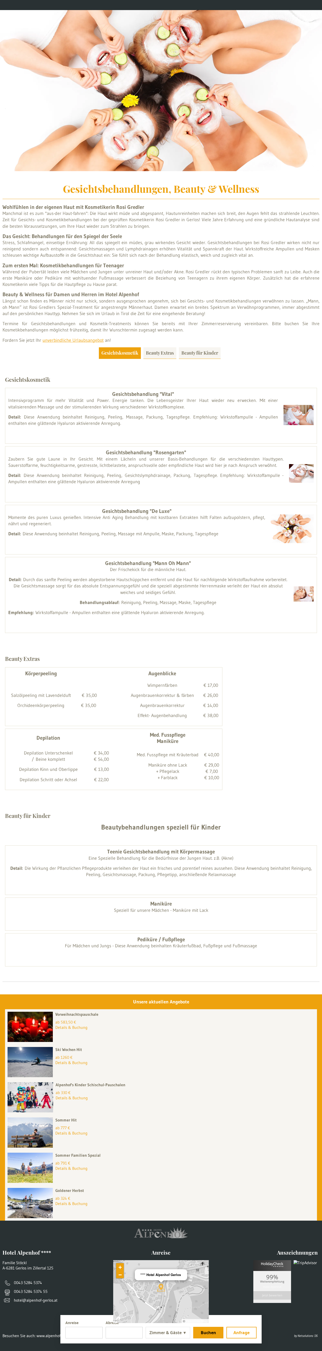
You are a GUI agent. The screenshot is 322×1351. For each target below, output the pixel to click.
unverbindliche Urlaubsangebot (73, 340)
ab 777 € (62, 1127)
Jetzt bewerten (272, 1295)
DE (315, 5)
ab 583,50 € (65, 1022)
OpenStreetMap (197, 1321)
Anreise (61, 5)
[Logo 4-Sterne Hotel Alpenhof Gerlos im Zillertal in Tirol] (161, 22)
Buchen (208, 1332)
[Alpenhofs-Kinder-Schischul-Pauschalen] (32, 1110)
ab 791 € (62, 1163)
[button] (161, 1288)
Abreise (112, 1322)
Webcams (88, 5)
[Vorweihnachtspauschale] (31, 1040)
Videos (116, 5)
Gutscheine (31, 5)
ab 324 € (62, 1198)
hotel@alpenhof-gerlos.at (36, 1300)
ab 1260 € (64, 1057)
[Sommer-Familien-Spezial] (31, 1181)
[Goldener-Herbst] (31, 1216)
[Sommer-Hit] (31, 1146)
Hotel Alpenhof (272, 1287)
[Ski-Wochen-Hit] (31, 1075)
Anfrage (241, 1332)
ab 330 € (63, 1092)
